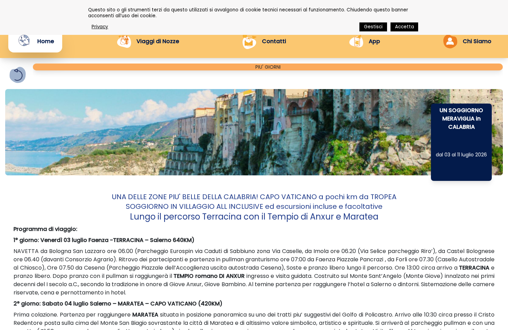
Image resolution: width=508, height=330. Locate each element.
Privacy (100, 26)
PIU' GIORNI (268, 67)
